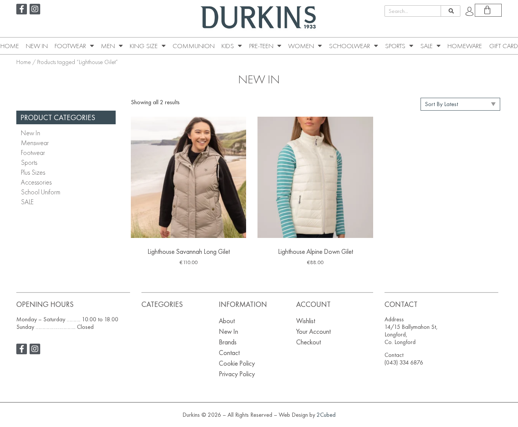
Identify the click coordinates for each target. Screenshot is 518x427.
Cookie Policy (237, 363)
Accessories (36, 182)
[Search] (450, 11)
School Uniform (40, 192)
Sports (395, 46)
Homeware (464, 46)
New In (37, 46)
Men (108, 46)
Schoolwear (349, 46)
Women (301, 46)
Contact (229, 352)
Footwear (70, 46)
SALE (426, 46)
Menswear (35, 142)
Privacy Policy (237, 373)
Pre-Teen (261, 46)
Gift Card (503, 46)
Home (9, 46)
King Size (144, 46)
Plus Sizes (33, 172)
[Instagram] (35, 9)
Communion (194, 46)
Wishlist (305, 320)
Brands (228, 342)
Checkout (308, 342)
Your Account (313, 331)
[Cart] (488, 10)
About (227, 320)
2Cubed (326, 415)
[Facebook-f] (21, 9)
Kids (227, 46)
